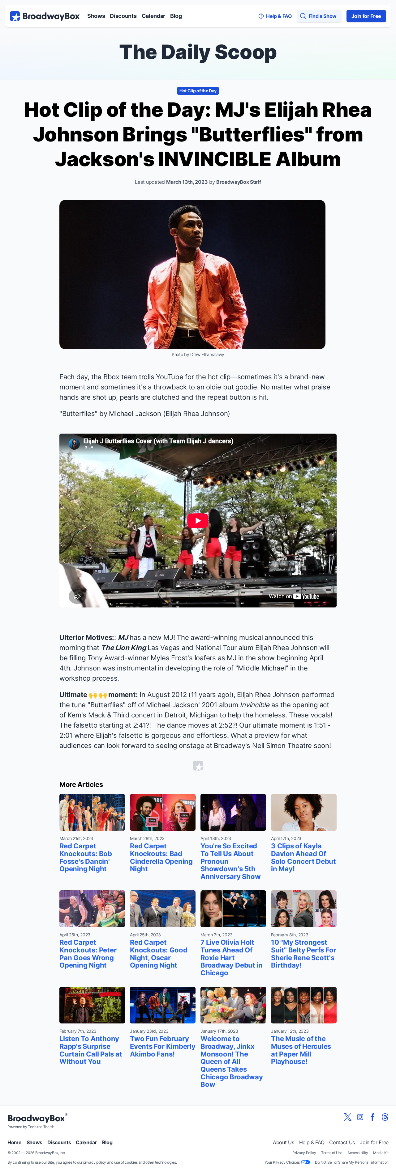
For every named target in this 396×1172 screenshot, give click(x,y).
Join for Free (366, 16)
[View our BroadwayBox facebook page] (372, 1117)
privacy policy (94, 1162)
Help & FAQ (312, 1142)
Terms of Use (331, 1152)
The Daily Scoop (198, 52)
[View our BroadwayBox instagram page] (360, 1117)
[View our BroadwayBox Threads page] (385, 1117)
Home (14, 1142)
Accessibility (357, 1152)
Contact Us (342, 1142)
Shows (96, 16)
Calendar (153, 16)
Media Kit (381, 1152)
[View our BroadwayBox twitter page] (347, 1117)
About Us (283, 1142)
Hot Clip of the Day (198, 90)
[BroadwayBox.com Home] (45, 16)
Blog (176, 16)
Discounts (123, 16)
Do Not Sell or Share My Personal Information (352, 1162)
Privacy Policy (304, 1152)
